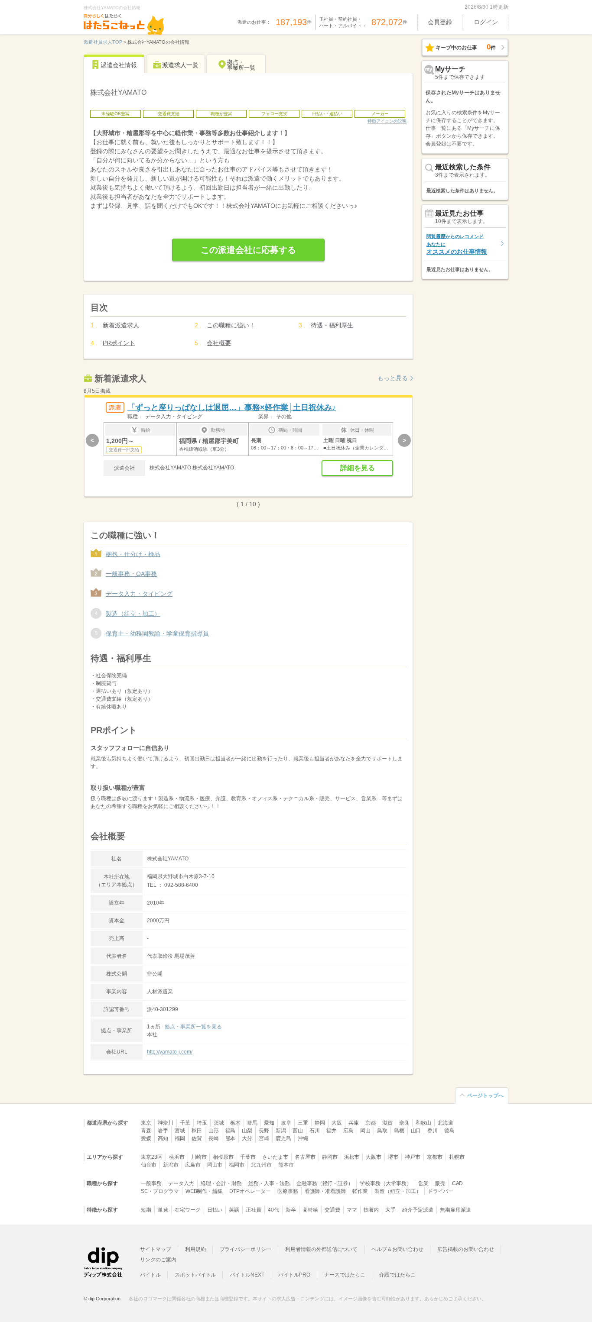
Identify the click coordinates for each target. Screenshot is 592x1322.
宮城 (180, 1131)
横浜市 (177, 1157)
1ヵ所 (184, 1027)
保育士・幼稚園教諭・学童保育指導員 (157, 633)
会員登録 (440, 22)
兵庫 (353, 1123)
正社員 (253, 1210)
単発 (163, 1210)
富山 (298, 1131)
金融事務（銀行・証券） (324, 1183)
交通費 (332, 1210)
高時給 (310, 1210)
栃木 (235, 1123)
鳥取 (382, 1131)
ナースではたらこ (345, 1275)
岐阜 (286, 1123)
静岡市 (330, 1157)
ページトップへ (485, 1096)
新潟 (281, 1131)
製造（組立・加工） (133, 613)
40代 (273, 1210)
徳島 (449, 1131)
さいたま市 (275, 1157)
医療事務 (287, 1191)
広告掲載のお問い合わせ (465, 1249)
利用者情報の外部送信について (321, 1249)
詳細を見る (357, 468)
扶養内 (371, 1210)
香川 (432, 1131)
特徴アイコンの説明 (387, 121)
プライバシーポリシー (246, 1249)
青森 (146, 1131)
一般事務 (151, 1183)
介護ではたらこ (397, 1275)
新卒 (291, 1210)
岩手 (163, 1131)
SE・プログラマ (160, 1191)
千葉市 (248, 1157)
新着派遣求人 (121, 325)
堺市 (393, 1157)
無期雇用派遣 (455, 1210)
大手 (390, 1210)
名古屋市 (305, 1157)
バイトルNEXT (247, 1275)
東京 (146, 1123)
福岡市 (236, 1165)
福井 (331, 1131)
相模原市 (223, 1157)
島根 (399, 1131)
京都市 (434, 1157)
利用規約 (195, 1249)
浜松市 (352, 1157)
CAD (457, 1183)
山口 (416, 1131)
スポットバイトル (195, 1275)
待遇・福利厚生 (332, 325)
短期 (146, 1210)
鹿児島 (283, 1138)
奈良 (404, 1123)
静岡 (320, 1123)
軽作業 (360, 1191)
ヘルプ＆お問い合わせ (397, 1249)
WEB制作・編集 (204, 1191)
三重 (303, 1123)
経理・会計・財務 (221, 1183)
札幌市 (457, 1157)
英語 (234, 1210)
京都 (370, 1123)
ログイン (486, 22)
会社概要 (219, 342)
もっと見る (392, 378)
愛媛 (146, 1138)
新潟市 (171, 1165)
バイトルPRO (294, 1275)
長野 (264, 1131)
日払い (215, 1210)
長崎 (213, 1138)
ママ (352, 1210)
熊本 (230, 1138)
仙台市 (148, 1165)
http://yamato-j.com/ (169, 1052)
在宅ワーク (188, 1210)
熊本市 (286, 1165)
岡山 (365, 1131)
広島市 (193, 1165)
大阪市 (373, 1157)
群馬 (252, 1123)
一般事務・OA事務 (131, 573)
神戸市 (412, 1157)
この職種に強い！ (231, 325)
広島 (348, 1131)
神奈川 (165, 1123)
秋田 (197, 1131)
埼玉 (202, 1123)
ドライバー (441, 1191)
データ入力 (181, 1183)
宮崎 (264, 1138)
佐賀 (197, 1138)
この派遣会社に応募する (248, 250)
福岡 (180, 1138)
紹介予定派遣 (417, 1210)
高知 (163, 1138)
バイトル (150, 1275)
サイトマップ (155, 1249)
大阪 (337, 1123)
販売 (440, 1183)
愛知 (269, 1123)
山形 (213, 1131)
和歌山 (423, 1123)
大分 (247, 1138)
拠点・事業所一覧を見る (193, 1027)
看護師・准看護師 (325, 1191)
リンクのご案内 (158, 1260)
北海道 (445, 1123)
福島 (230, 1131)
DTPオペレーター (250, 1191)
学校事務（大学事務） (386, 1183)
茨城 (219, 1123)
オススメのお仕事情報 (456, 244)
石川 (314, 1131)
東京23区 (152, 1157)
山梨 (247, 1131)
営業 (423, 1183)
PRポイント (119, 342)
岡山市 (215, 1165)
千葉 (185, 1123)
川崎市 (199, 1157)
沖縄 (303, 1138)
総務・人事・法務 (269, 1183)
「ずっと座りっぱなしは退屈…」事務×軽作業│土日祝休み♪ (231, 407)
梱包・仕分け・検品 (133, 553)
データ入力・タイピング (139, 593)
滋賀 (387, 1123)
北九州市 (261, 1165)
